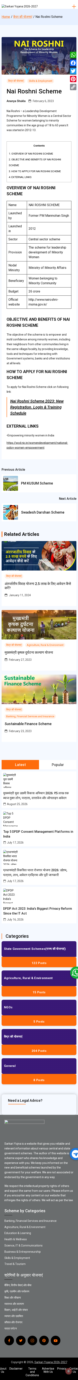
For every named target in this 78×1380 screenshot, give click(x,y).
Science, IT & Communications (23, 1245)
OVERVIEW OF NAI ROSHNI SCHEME (31, 153)
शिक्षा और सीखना (12, 1297)
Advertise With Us (48, 1370)
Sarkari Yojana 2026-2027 (50, 1362)
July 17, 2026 (15, 842)
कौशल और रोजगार (13, 1322)
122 (39, 963)
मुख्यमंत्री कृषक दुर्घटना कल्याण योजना (29, 652)
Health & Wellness (15, 1239)
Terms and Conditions (32, 1372)
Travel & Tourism (15, 1264)
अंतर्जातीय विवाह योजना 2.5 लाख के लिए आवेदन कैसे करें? (38, 586)
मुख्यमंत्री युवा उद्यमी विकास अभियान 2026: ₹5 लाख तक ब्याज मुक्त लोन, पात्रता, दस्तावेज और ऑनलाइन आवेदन (36, 795)
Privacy (61, 1368)
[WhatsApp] (73, 55)
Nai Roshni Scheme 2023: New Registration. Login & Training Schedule (37, 407)
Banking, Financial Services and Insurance (30, 716)
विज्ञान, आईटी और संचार (16, 1309)
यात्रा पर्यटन (10, 1328)
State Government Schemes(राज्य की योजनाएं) (35, 949)
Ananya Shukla (16, 101)
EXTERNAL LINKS (20, 177)
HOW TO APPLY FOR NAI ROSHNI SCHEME (35, 171)
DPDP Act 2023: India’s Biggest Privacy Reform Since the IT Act (37, 911)
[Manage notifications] (68, 1371)
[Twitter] (73, 71)
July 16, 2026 (15, 919)
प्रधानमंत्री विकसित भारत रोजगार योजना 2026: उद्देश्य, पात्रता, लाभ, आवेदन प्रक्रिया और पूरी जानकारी (35, 872)
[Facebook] (73, 63)
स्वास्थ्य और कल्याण (14, 1303)
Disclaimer (16, 1368)
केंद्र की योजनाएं (16, 80)
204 (39, 1051)
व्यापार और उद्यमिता (13, 1316)
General (10, 1066)
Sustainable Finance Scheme (28, 724)
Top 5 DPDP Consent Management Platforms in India (38, 834)
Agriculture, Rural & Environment (45, 644)
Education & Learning (17, 1233)
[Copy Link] (73, 87)
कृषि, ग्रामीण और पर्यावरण (16, 1291)
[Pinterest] (73, 79)
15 (39, 992)
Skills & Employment (40, 80)
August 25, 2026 (17, 804)
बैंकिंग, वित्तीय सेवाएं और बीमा (17, 1285)
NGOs (8, 1007)
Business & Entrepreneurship (22, 1251)
